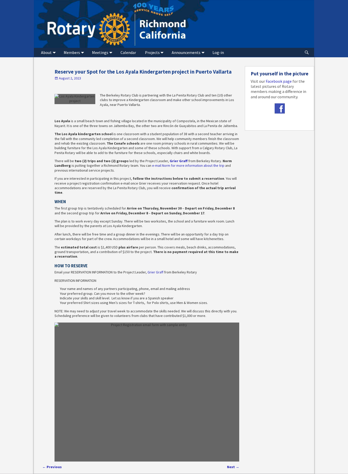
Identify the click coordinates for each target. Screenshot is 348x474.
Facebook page (279, 81)
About (46, 52)
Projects (152, 52)
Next (233, 467)
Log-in (218, 52)
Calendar (128, 52)
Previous (52, 467)
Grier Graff (179, 161)
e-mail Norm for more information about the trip (188, 165)
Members (72, 52)
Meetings (100, 52)
